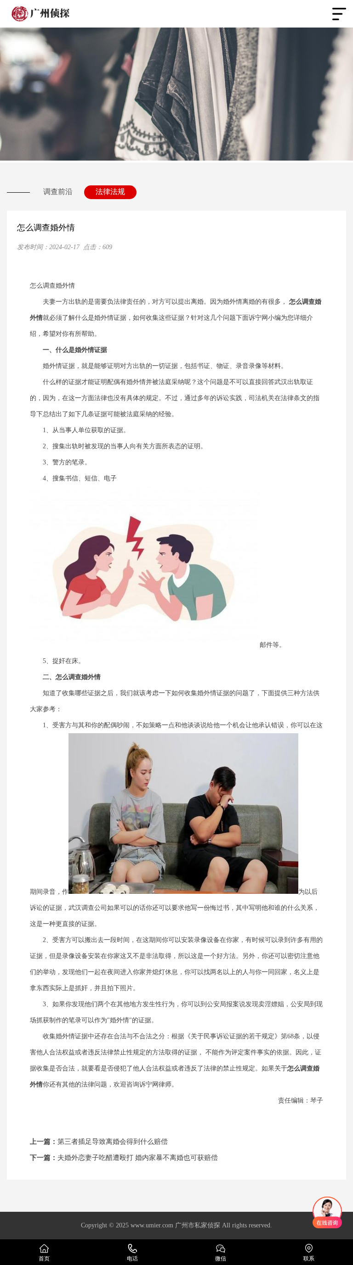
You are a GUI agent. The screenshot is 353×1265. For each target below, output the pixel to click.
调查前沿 (58, 191)
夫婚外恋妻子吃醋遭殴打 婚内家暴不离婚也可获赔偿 (124, 1157)
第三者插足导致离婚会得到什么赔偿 (99, 1141)
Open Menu (339, 14)
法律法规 (110, 191)
